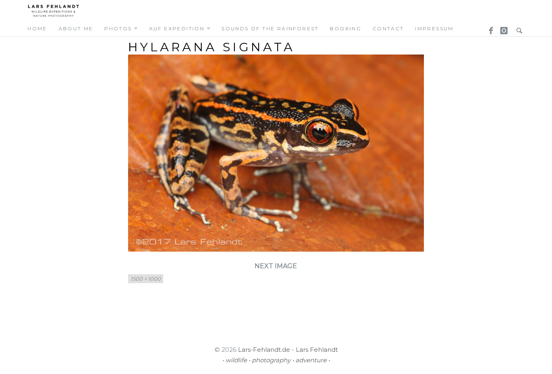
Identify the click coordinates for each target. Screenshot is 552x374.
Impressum (434, 28)
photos (118, 28)
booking (345, 28)
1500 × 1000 (146, 278)
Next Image (276, 266)
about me (76, 28)
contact (388, 28)
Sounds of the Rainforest (270, 28)
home (37, 28)
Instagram (502, 28)
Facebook (488, 28)
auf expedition (177, 28)
